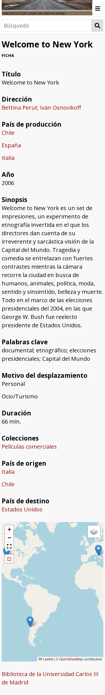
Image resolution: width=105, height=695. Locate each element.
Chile (8, 132)
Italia (8, 158)
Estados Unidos (22, 509)
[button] (6, 552)
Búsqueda (97, 25)
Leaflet (47, 658)
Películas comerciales (29, 446)
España (11, 145)
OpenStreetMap (71, 658)
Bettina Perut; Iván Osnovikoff (41, 107)
